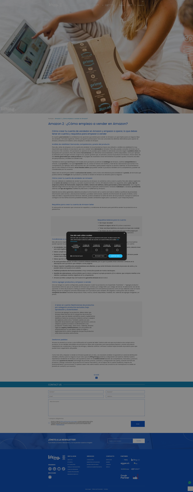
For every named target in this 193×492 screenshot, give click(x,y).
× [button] (124, 233)
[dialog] (96, 246)
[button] (76, 256)
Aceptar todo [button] (115, 256)
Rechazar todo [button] (99, 256)
